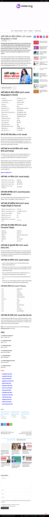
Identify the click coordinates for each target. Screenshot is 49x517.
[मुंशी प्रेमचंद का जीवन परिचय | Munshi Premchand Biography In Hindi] (36, 47)
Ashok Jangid (4, 40)
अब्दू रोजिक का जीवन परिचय (7, 376)
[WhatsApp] (11, 424)
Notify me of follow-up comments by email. (10, 504)
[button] (2, 0)
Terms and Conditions (34, 515)
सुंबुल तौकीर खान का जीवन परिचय (7, 381)
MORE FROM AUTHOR (21, 439)
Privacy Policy (26, 515)
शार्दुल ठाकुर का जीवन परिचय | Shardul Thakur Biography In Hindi (26, 452)
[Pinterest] (8, 424)
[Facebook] (2, 424)
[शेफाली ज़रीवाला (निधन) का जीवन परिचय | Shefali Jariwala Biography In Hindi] (16, 446)
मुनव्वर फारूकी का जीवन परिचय (7, 404)
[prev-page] (1, 470)
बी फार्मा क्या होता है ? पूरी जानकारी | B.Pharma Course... (43, 58)
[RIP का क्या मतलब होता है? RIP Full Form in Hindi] (36, 42)
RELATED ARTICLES (11, 439)
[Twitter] (5, 424)
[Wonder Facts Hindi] (24, 6)
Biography (30, 30)
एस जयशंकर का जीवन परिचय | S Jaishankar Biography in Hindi (5, 465)
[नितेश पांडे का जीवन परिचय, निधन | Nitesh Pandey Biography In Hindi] (36, 86)
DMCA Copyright (42, 515)
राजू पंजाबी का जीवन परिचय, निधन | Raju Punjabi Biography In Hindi (15, 413)
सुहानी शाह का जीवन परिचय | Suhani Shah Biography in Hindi (7, 433)
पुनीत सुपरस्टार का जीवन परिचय (7, 394)
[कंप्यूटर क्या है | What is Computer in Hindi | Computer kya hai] (36, 53)
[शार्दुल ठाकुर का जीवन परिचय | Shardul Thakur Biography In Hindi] (27, 446)
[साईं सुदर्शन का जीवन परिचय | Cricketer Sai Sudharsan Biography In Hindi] (36, 63)
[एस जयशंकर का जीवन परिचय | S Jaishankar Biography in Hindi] (5, 459)
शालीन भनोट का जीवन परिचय (7, 388)
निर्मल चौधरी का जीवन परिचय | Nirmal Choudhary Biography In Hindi (26, 465)
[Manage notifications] (46, 514)
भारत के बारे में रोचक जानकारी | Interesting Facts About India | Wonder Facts (25, 433)
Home (12, 30)
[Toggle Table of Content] (13, 88)
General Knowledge (18, 30)
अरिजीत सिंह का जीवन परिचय (7, 392)
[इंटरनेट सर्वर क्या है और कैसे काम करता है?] (36, 69)
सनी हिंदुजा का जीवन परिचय (6, 399)
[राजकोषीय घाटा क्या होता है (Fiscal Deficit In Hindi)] (36, 81)
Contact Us (46, 0)
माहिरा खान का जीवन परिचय (6, 401)
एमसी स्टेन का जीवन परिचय (6, 378)
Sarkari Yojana (38, 30)
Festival (25, 30)
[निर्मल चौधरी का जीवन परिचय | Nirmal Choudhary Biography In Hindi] (27, 459)
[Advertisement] (24, 20)
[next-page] (4, 470)
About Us (42, 0)
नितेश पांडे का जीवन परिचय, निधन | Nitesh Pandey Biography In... (43, 86)
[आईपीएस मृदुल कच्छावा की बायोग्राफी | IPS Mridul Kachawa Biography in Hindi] (5, 446)
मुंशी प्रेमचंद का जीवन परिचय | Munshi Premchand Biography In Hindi (44, 47)
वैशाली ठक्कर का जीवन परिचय (7, 385)
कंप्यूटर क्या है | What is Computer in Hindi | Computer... (43, 52)
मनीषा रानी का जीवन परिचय (6, 397)
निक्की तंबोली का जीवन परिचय (7, 374)
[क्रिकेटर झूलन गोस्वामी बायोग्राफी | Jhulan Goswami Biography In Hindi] (36, 75)
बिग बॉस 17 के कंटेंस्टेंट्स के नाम (6, 172)
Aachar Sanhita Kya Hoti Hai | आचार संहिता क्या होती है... (44, 91)
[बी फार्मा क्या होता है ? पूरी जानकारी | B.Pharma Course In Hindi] (36, 58)
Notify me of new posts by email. (8, 506)
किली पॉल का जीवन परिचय (6, 383)
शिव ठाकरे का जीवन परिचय (6, 390)
